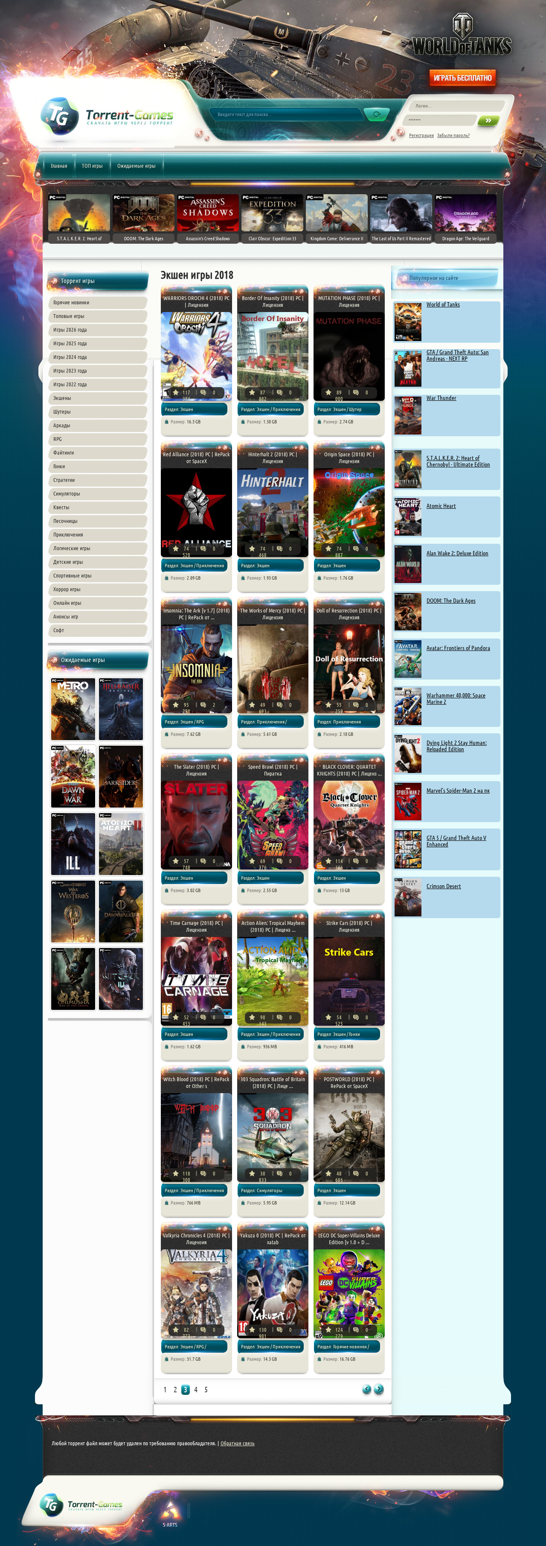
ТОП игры (92, 166)
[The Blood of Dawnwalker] (121, 945)
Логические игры (71, 548)
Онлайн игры (67, 603)
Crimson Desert (444, 886)
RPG (57, 439)
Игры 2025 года (70, 343)
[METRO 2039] (74, 742)
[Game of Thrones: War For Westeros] (74, 945)
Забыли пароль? (453, 135)
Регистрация (421, 135)
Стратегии (64, 480)
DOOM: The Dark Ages (451, 600)
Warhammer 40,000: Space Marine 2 (456, 698)
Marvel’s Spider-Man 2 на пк (458, 790)
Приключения (68, 534)
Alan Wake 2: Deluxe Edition (457, 553)
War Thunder (441, 397)
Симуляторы (66, 493)
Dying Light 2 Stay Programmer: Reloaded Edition (457, 746)
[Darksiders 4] (121, 810)
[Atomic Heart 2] (121, 877)
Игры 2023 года (70, 370)
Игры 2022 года (70, 384)
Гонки (59, 466)
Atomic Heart (441, 505)
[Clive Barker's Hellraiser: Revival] (121, 742)
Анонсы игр (65, 616)
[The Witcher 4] (121, 1012)
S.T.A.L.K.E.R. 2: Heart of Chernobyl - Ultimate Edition (458, 461)
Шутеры (62, 411)
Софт (58, 630)
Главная (59, 166)
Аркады (61, 425)
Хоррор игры (67, 589)
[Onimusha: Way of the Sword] (74, 1012)
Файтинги (63, 452)
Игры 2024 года (70, 357)
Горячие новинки (71, 302)
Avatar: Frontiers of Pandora (458, 648)
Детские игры (68, 562)
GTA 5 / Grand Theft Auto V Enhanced (456, 841)
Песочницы (65, 521)
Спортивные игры (72, 575)
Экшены (62, 398)
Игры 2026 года (70, 330)
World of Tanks (443, 304)
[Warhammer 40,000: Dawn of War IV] (74, 810)
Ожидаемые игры (136, 166)
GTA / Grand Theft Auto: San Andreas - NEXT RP (458, 355)
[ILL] (74, 877)
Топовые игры (68, 316)
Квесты (61, 507)
